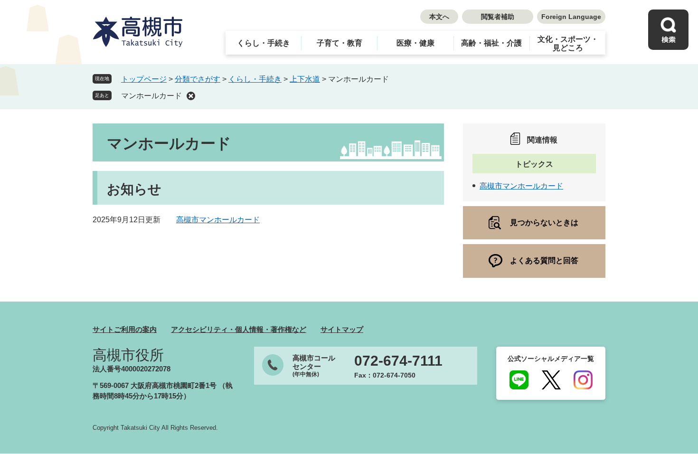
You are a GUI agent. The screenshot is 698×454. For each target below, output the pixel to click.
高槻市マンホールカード (218, 220)
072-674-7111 (398, 361)
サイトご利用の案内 (125, 329)
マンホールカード (151, 96)
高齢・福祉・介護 (491, 43)
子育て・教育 (339, 43)
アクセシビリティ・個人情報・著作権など (238, 329)
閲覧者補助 (497, 16)
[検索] (668, 29)
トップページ (144, 79)
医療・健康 (415, 43)
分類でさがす (197, 79)
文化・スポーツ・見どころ (568, 43)
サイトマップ (342, 329)
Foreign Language (571, 16)
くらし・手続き (263, 43)
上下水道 (305, 79)
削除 (191, 96)
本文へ (439, 16)
